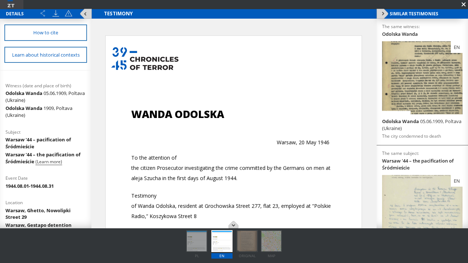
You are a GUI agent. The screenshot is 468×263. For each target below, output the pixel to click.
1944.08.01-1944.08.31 (29, 186)
